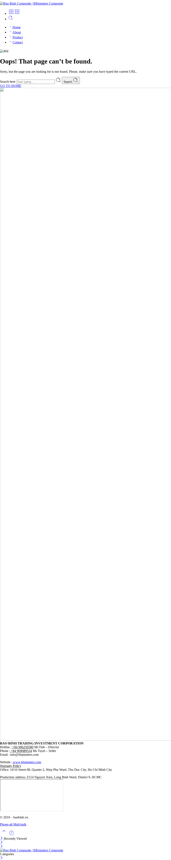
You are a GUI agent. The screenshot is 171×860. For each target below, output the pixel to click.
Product (18, 37)
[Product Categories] (11, 13)
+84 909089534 (21, 751)
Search (68, 81)
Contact (18, 42)
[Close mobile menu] (1, 846)
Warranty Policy (10, 766)
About (17, 32)
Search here (8, 81)
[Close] (2, 838)
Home (17, 27)
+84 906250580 (22, 747)
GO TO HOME (10, 86)
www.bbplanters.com (26, 762)
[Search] (10, 19)
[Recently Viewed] (11, 834)
